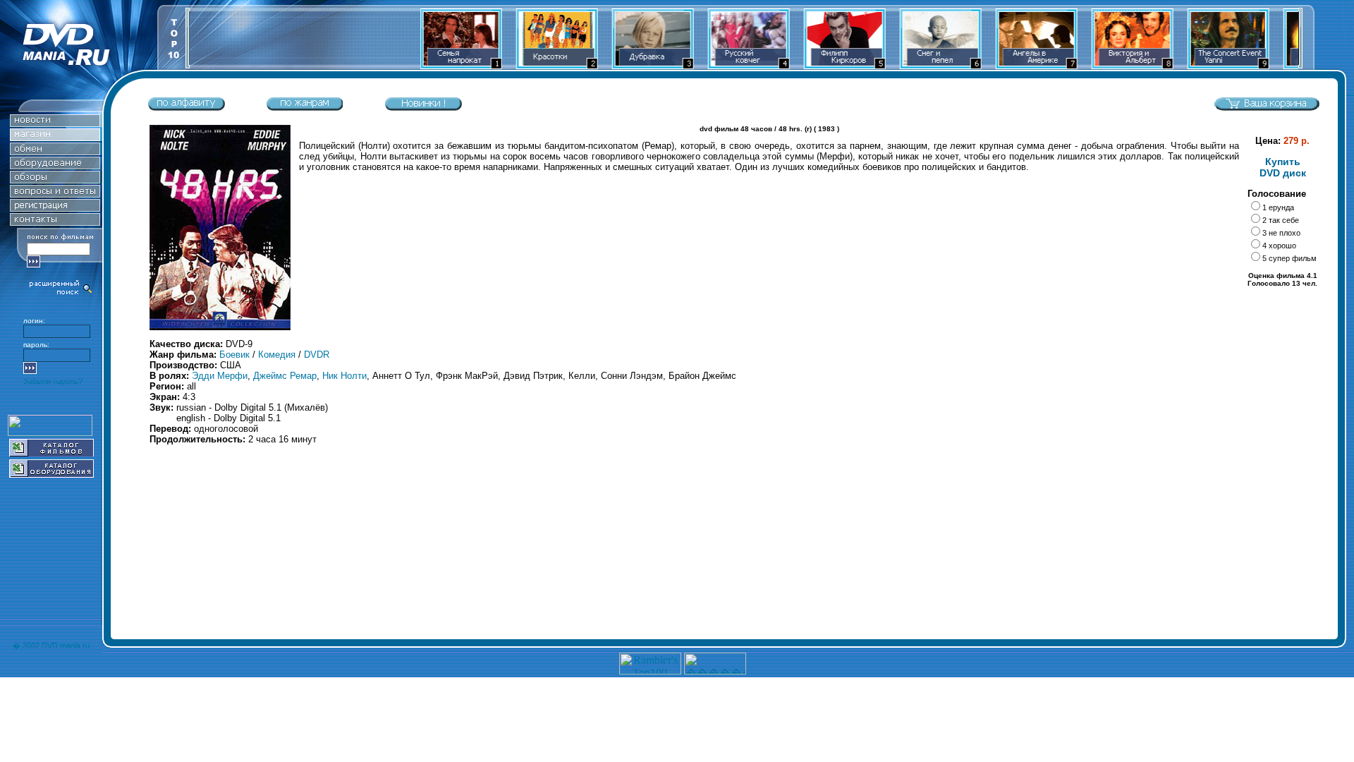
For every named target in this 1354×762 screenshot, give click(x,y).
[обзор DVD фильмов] (55, 180)
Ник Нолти (344, 375)
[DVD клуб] (55, 208)
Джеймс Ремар (285, 375)
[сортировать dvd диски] (186, 107)
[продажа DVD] (55, 137)
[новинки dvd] (423, 107)
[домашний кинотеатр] (55, 165)
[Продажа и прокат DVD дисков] (78, 66)
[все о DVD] (55, 194)
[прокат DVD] (55, 151)
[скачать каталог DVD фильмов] (51, 453)
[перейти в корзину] (1266, 107)
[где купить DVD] (55, 222)
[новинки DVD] (55, 123)
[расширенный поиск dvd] (61, 293)
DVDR (316, 354)
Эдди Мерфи (220, 375)
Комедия (276, 354)
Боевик (234, 354)
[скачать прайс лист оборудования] (51, 474)
